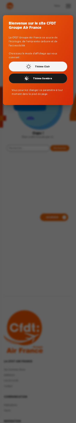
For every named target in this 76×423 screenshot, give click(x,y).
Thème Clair (42, 66)
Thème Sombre (42, 78)
